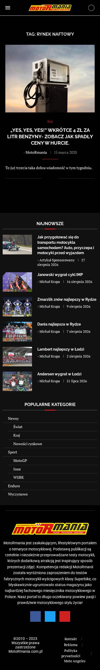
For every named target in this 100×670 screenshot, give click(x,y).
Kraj (16, 435)
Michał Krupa (49, 281)
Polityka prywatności (70, 653)
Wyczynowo (18, 494)
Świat (17, 426)
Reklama (71, 644)
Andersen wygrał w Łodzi (59, 374)
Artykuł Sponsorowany (57, 260)
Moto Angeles (75, 661)
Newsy (13, 418)
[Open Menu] (8, 8)
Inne (17, 469)
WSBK (18, 477)
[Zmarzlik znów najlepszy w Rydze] (17, 306)
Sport (12, 451)
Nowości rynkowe (27, 443)
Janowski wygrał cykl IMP (60, 275)
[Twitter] (50, 616)
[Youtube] (64, 616)
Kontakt (71, 638)
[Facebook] (35, 616)
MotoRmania (36, 152)
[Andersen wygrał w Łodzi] (17, 381)
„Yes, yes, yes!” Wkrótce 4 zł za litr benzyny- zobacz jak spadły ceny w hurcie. (50, 136)
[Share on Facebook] (49, 178)
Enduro (14, 485)
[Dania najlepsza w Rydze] (17, 331)
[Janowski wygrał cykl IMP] (17, 282)
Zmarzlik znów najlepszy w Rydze (66, 299)
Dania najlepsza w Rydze (59, 324)
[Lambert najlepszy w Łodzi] (17, 356)
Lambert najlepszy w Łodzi (60, 349)
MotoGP (20, 460)
